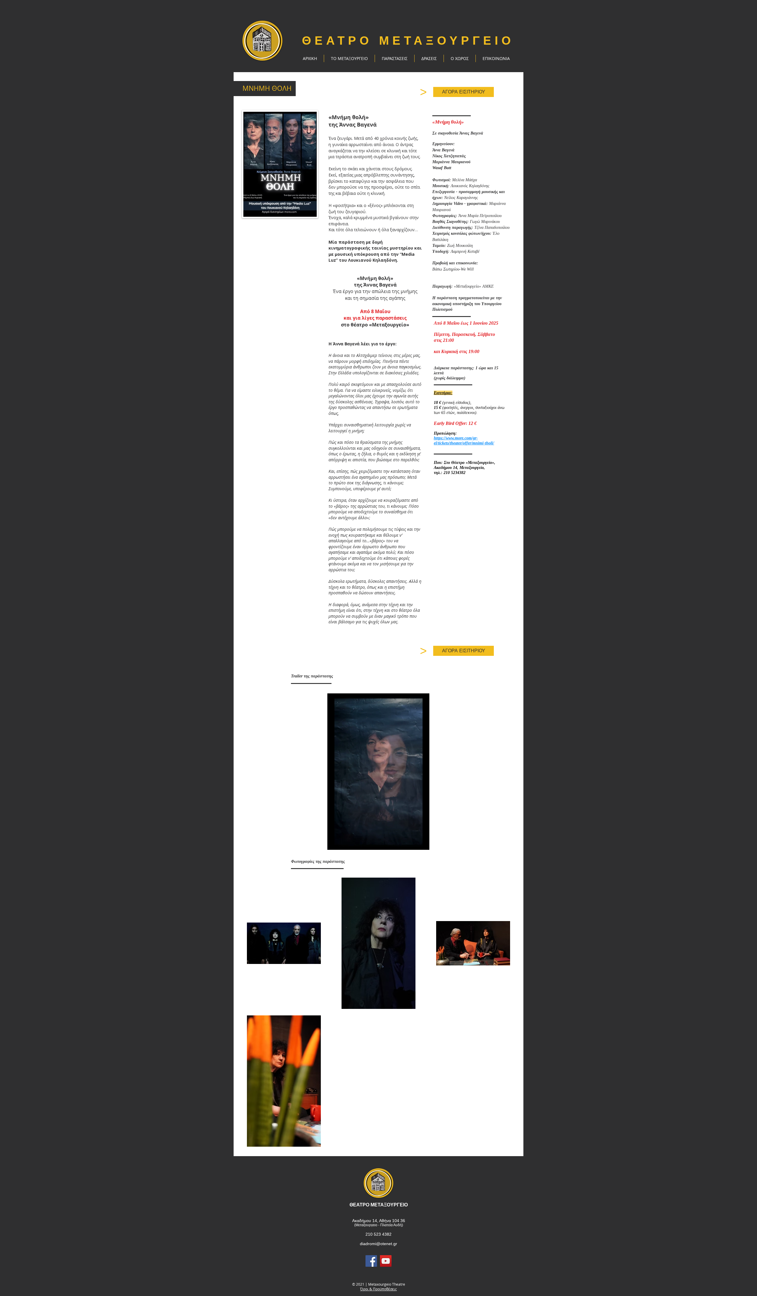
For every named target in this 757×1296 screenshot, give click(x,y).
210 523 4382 (378, 1234)
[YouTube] (386, 1261)
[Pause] (335, 842)
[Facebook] (371, 1261)
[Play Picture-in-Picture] (411, 842)
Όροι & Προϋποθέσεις (378, 1289)
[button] (394, 58)
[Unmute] (345, 842)
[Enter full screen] (421, 842)
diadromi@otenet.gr (378, 1243)
